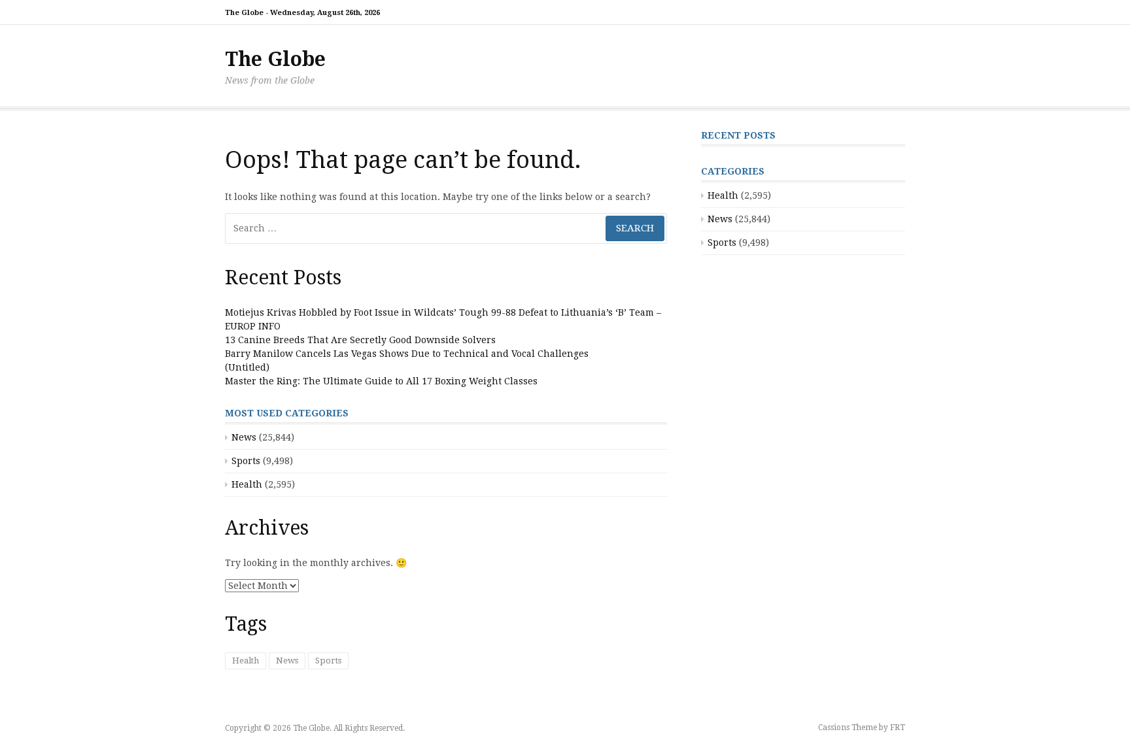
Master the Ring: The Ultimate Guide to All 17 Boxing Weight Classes (381, 381)
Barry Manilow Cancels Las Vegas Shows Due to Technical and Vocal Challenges (407, 353)
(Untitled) (247, 367)
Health (246, 484)
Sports (245, 461)
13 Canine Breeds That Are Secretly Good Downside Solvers (360, 340)
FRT (897, 727)
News (243, 437)
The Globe (275, 59)
